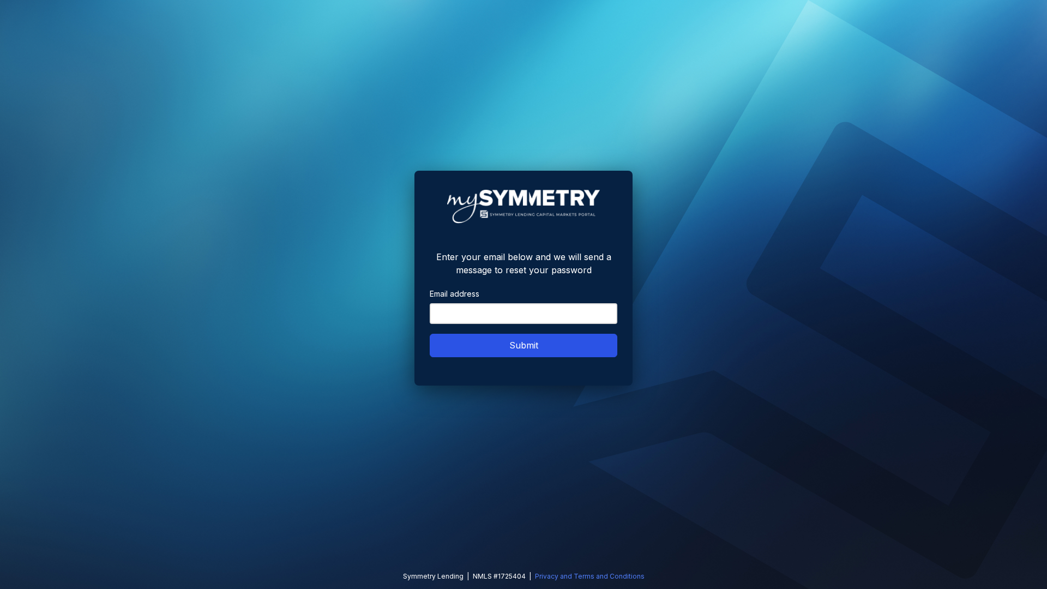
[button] (523, 345)
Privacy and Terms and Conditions (590, 576)
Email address (454, 293)
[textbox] (523, 313)
